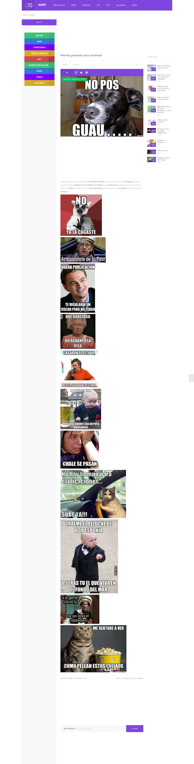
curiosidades (39, 47)
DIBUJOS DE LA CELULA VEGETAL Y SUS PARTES (164, 109)
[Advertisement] (116, 31)
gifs (39, 59)
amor (39, 41)
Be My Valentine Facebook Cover (74, 678)
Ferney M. (76, 65)
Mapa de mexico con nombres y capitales (164, 77)
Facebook (86, 5)
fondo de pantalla (39, 53)
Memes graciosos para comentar (81, 55)
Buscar (39, 22)
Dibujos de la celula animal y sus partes (163, 88)
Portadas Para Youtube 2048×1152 (163, 131)
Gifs (98, 5)
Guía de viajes (59, 5)
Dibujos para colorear (162, 121)
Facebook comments (84, 729)
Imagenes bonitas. (161, 141)
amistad (39, 35)
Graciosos (75, 79)
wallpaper (39, 83)
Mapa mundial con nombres (163, 98)
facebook (67, 79)
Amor (73, 5)
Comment (135, 729)
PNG (108, 5)
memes (83, 79)
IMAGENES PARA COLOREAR (39, 65)
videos (39, 77)
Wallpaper (120, 5)
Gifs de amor (162, 150)
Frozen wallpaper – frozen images (129, 678)
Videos (134, 5)
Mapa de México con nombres (164, 67)
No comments (70, 728)
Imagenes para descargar (163, 159)
